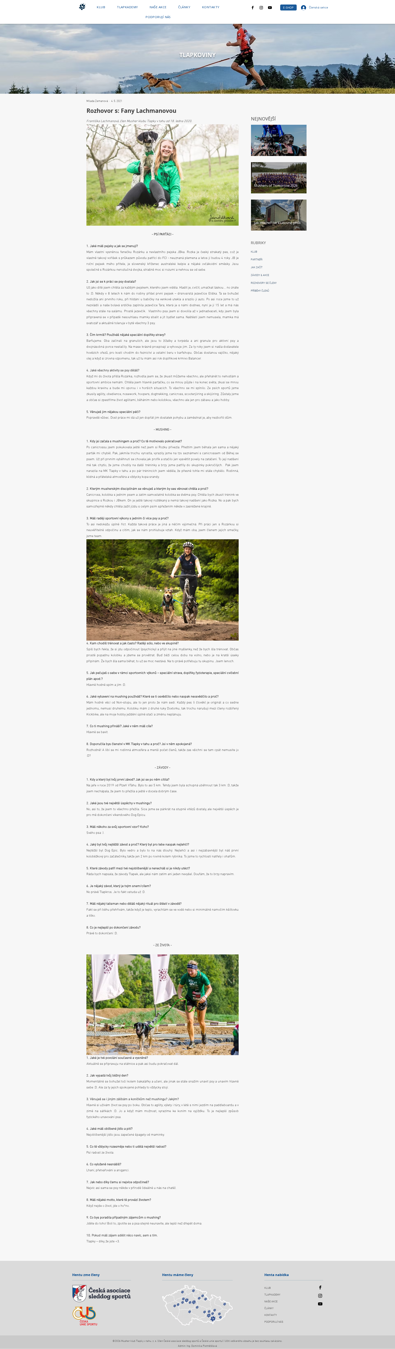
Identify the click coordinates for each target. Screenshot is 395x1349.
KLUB (267, 1288)
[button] (101, 7)
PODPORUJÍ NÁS (273, 1322)
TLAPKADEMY (272, 1295)
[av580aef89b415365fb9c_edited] (252, 7)
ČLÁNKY (269, 1308)
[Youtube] (270, 7)
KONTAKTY (270, 1315)
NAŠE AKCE (271, 1301)
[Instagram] (261, 7)
